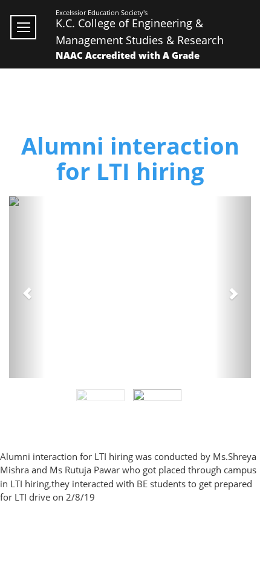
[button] (27, 287)
